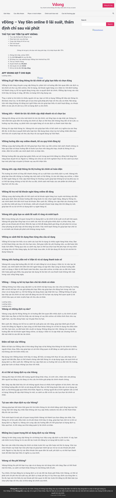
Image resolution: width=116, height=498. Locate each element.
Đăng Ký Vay (108, 5)
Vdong (58, 4)
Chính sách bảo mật (51, 13)
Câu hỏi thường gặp (68, 13)
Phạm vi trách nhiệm (34, 13)
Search (83, 20)
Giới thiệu (7, 13)
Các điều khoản (19, 13)
